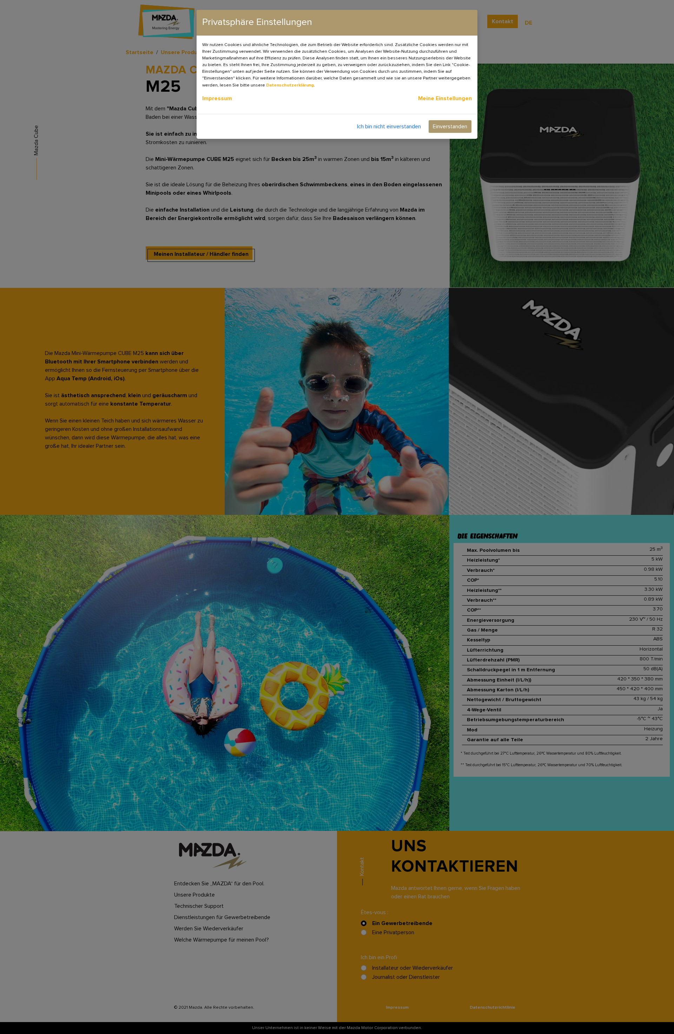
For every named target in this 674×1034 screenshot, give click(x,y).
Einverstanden (450, 126)
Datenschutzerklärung (290, 85)
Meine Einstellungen (445, 98)
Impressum (217, 98)
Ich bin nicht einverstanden (389, 126)
